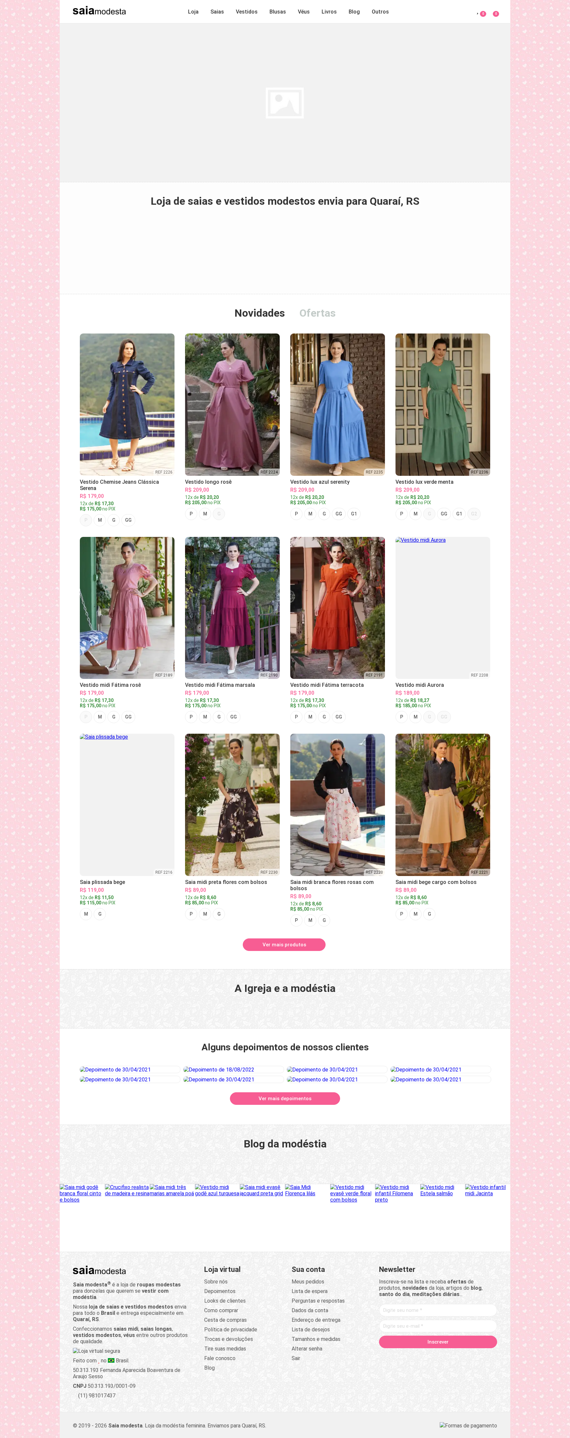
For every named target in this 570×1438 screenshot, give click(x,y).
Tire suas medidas (225, 1349)
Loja (193, 12)
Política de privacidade (230, 1329)
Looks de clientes (225, 1301)
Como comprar (221, 1310)
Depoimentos (220, 1291)
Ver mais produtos (284, 945)
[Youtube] (450, 1355)
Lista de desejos (311, 1329)
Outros (380, 12)
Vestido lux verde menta (425, 482)
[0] (492, 10)
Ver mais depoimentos (285, 1099)
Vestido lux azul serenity (320, 482)
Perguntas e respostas (318, 1301)
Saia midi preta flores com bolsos (226, 882)
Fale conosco (220, 1358)
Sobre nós (216, 1282)
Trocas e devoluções (228, 1339)
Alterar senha (307, 1349)
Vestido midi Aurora (420, 685)
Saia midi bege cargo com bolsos (436, 882)
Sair (296, 1358)
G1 (354, 513)
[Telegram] (475, 1355)
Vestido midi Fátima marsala (220, 685)
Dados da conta (310, 1310)
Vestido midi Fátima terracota (327, 685)
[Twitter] (413, 1355)
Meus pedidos (308, 1282)
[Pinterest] (438, 1355)
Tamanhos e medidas (316, 1339)
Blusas (277, 12)
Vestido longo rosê (208, 482)
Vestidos (247, 12)
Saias (217, 12)
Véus (304, 12)
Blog (354, 12)
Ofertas (318, 313)
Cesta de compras (225, 1320)
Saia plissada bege (102, 882)
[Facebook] (400, 1355)
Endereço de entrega (316, 1320)
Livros (329, 12)
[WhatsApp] (463, 1355)
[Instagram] (425, 1355)
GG (128, 520)
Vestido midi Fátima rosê (110, 685)
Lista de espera (310, 1291)
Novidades (260, 313)
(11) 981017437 (96, 1395)
